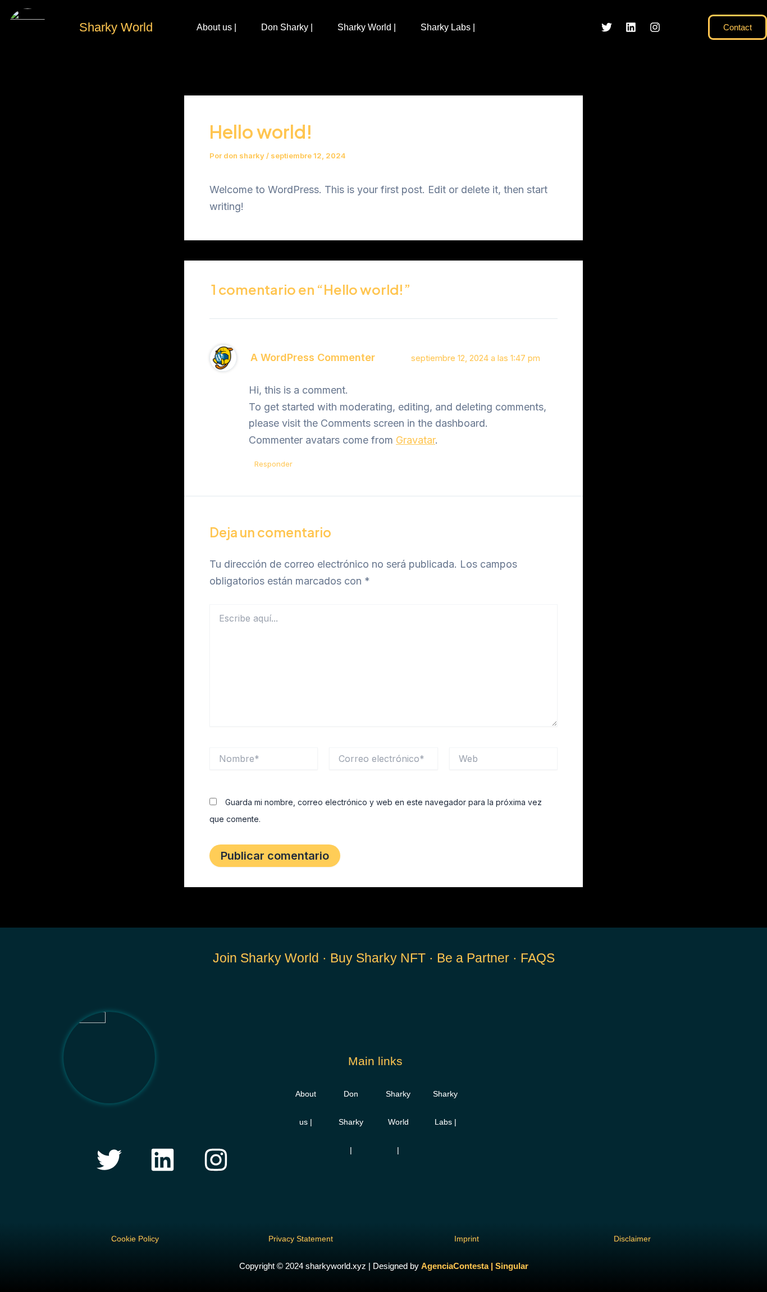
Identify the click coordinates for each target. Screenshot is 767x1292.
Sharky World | (366, 27)
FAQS (538, 958)
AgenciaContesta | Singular (474, 1266)
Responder (273, 463)
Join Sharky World (266, 958)
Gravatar (415, 440)
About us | (216, 27)
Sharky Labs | (448, 27)
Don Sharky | (287, 27)
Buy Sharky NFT (378, 958)
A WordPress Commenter (312, 357)
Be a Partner (473, 958)
